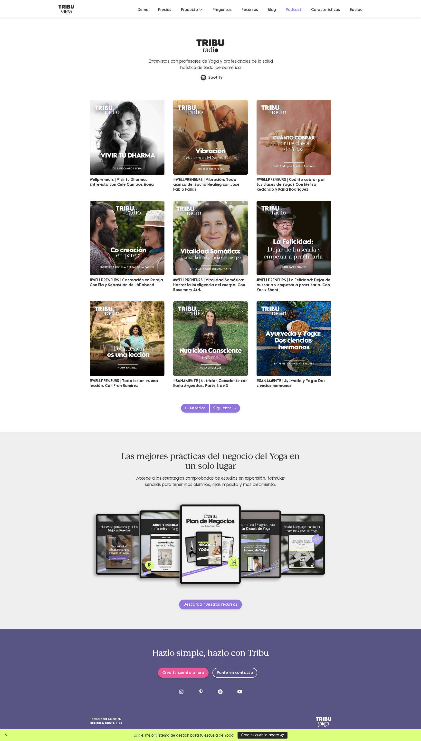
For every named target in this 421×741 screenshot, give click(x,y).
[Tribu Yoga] (66, 9)
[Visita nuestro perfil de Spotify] (220, 691)
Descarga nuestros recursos (210, 604)
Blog (272, 9)
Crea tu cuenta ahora (183, 672)
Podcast (293, 9)
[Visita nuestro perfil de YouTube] (239, 691)
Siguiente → (225, 408)
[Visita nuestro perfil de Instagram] (181, 691)
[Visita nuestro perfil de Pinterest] (200, 691)
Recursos (249, 9)
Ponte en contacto (235, 672)
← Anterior (194, 408)
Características (325, 9)
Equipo (356, 9)
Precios (164, 9)
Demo (143, 9)
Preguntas (222, 9)
